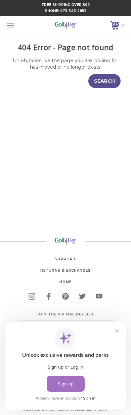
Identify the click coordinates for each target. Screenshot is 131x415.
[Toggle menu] (19, 25)
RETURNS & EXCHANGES (65, 270)
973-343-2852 (73, 11)
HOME (65, 282)
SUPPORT (65, 259)
